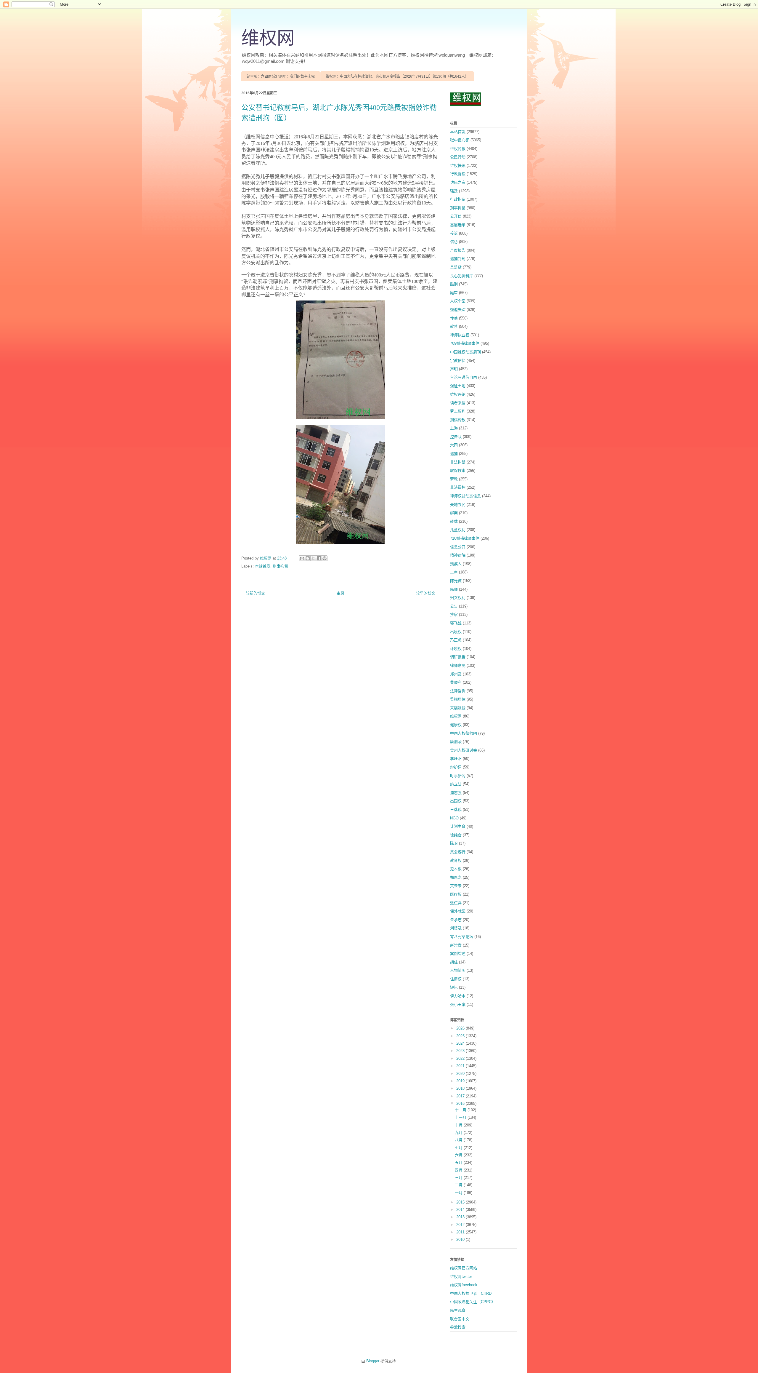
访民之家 (457, 182)
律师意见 (457, 665)
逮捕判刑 (457, 258)
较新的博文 (255, 593)
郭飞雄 (456, 623)
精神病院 (457, 555)
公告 (454, 606)
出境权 (456, 631)
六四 (454, 445)
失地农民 (457, 504)
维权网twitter (461, 1276)
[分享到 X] (313, 558)
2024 (461, 1043)
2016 (461, 1103)
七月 (459, 1147)
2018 (461, 1088)
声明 (454, 369)
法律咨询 (457, 691)
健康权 (456, 725)
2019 (461, 1081)
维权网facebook (463, 1285)
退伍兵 (456, 903)
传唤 (454, 318)
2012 (461, 1224)
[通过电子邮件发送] (302, 558)
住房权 (456, 979)
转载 (454, 521)
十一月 (461, 1117)
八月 (459, 1140)
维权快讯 (457, 165)
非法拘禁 (457, 462)
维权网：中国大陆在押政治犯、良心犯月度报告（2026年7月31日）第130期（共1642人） (397, 76)
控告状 (456, 436)
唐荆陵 (456, 741)
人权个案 (457, 301)
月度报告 (457, 250)
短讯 (454, 987)
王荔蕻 (456, 809)
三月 (459, 1177)
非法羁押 (457, 487)
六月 (459, 1155)
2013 (461, 1217)
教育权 (456, 860)
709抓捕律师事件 (464, 343)
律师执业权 (459, 335)
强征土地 (457, 385)
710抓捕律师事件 (464, 538)
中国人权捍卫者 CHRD (471, 1293)
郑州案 (456, 674)
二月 (459, 1185)
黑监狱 (456, 267)
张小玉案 (457, 1004)
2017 (461, 1096)
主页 (340, 593)
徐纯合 (456, 835)
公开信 (456, 216)
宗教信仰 (457, 360)
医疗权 (456, 894)
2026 (461, 1028)
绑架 (454, 513)
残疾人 (456, 564)
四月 (459, 1170)
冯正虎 (456, 640)
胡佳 (454, 962)
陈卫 (454, 843)
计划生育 (457, 826)
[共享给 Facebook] (319, 558)
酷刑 (454, 284)
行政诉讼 (457, 174)
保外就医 (457, 911)
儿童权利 (457, 530)
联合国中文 (459, 1319)
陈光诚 (456, 580)
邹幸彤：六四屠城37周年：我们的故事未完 (281, 76)
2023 (461, 1050)
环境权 (456, 648)
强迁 (454, 191)
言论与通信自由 (463, 377)
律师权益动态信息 (465, 496)
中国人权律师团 (463, 733)
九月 (459, 1132)
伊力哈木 (457, 996)
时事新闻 (457, 775)
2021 (461, 1066)
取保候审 (457, 470)
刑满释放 (457, 420)
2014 (461, 1209)
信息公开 (457, 547)
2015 (461, 1202)
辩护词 (456, 767)
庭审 (454, 292)
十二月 (461, 1110)
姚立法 (456, 784)
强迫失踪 (457, 309)
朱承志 (456, 920)
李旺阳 (456, 758)
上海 (454, 428)
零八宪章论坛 (461, 936)
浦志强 (456, 792)
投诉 (454, 233)
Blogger (372, 1361)
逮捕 (454, 453)
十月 (459, 1125)
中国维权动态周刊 (465, 352)
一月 (459, 1192)
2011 (461, 1232)
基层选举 (457, 225)
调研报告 (457, 657)
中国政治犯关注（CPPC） (472, 1302)
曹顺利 (456, 682)
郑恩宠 (456, 877)
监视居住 (457, 699)
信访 (454, 241)
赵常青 (456, 945)
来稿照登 (457, 708)
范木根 (456, 869)
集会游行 (457, 852)
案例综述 (457, 953)
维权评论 (457, 394)
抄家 (454, 614)
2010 (461, 1239)
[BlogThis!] (308, 558)
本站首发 (262, 566)
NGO (454, 818)
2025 (461, 1036)
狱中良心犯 (459, 140)
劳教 (454, 479)
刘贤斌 (456, 928)
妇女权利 (457, 597)
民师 (454, 589)
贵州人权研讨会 (463, 750)
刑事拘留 (280, 566)
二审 (454, 572)
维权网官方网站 (463, 1268)
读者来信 (457, 403)
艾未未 (456, 885)
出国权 (456, 801)
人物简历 (457, 970)
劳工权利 (457, 411)
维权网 (268, 38)
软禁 (454, 326)
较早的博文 (425, 593)
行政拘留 (457, 199)
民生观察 (457, 1310)
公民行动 (457, 157)
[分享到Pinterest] (324, 558)
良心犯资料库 (461, 276)
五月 (459, 1162)
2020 (461, 1073)
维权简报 (457, 148)
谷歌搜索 (457, 1327)
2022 (461, 1058)
